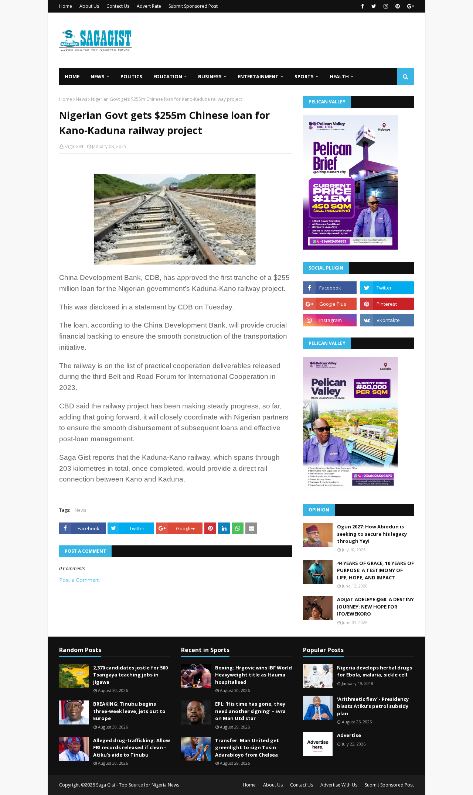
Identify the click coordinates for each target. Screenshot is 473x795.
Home (65, 6)
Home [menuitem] (72, 76)
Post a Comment (79, 579)
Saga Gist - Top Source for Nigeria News (137, 785)
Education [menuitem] (167, 76)
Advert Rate (149, 6)
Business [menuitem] (210, 76)
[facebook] (362, 6)
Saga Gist (74, 146)
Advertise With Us (338, 785)
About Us (89, 6)
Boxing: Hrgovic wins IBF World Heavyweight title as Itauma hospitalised (253, 674)
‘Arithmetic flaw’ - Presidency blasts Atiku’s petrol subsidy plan (373, 706)
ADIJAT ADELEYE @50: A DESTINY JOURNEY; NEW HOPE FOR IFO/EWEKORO (375, 606)
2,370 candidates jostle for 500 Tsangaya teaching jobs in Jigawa (130, 674)
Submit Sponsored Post (193, 6)
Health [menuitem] (339, 76)
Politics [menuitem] (131, 76)
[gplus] (409, 6)
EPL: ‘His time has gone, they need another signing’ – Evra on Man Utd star (250, 711)
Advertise (349, 735)
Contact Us (117, 6)
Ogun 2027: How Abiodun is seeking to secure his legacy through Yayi (372, 533)
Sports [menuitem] (304, 76)
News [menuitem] (98, 76)
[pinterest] (398, 6)
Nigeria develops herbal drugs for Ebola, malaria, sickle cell (374, 671)
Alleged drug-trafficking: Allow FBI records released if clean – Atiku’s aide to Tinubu (131, 747)
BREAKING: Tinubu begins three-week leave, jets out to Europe (129, 711)
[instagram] (386, 6)
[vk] (387, 320)
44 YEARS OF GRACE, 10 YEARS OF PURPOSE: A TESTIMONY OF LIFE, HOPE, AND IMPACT (375, 570)
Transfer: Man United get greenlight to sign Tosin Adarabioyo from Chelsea (247, 747)
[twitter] (374, 6)
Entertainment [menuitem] (258, 76)
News (81, 99)
